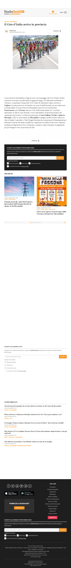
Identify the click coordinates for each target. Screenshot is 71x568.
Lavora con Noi (52, 514)
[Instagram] (21, 486)
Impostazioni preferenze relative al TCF (35, 553)
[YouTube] (17, 486)
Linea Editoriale (42, 548)
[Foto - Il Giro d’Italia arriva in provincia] (35, 52)
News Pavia (25, 163)
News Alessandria (14, 163)
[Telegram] (25, 486)
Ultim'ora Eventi (53, 506)
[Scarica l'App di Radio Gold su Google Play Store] (27, 493)
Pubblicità (53, 492)
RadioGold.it (40, 561)
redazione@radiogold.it (41, 564)
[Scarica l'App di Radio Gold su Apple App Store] (11, 493)
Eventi (38, 209)
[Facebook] (8, 486)
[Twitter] (13, 486)
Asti (11, 418)
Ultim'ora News (52, 497)
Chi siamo (53, 487)
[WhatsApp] (30, 486)
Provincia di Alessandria (24, 445)
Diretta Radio (53, 509)
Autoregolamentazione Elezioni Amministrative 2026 (35, 551)
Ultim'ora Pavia (52, 501)
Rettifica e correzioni (37, 549)
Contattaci (53, 517)
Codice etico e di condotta (30, 548)
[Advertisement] (35, 83)
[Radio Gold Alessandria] (14, 12)
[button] (65, 222)
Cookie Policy (39, 546)
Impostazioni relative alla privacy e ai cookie (35, 555)
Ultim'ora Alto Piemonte (52, 504)
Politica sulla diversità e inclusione (14, 548)
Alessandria (13, 22)
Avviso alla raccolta (36, 557)
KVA (40, 565)
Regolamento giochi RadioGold (55, 548)
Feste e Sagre (44, 209)
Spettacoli (12, 437)
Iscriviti (60, 158)
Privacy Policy (25, 166)
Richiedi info (19, 508)
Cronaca (6, 22)
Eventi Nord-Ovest (35, 163)
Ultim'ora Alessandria (52, 499)
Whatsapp (53, 494)
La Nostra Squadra (52, 489)
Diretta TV (53, 511)
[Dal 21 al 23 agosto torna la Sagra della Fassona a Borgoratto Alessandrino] (52, 191)
